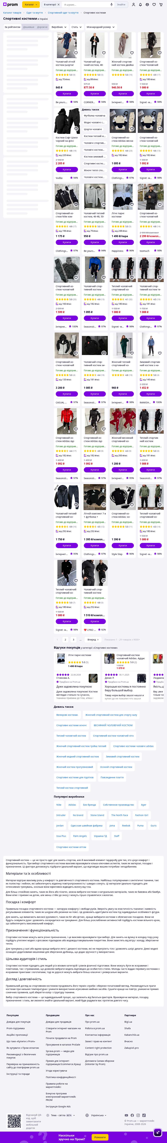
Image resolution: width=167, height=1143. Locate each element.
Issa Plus (61, 836)
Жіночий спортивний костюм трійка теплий (81, 746)
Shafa (127, 1028)
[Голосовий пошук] (111, 4)
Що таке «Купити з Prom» (21, 1041)
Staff (116, 836)
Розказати (100, 1137)
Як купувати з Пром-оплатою (23, 1047)
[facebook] (132, 1115)
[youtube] (126, 1115)
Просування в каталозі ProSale (63, 1044)
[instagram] (138, 1115)
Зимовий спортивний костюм (122, 756)
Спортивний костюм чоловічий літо (113, 735)
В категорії (50, 4)
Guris (154, 825)
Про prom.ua (92, 1021)
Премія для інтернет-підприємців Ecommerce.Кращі (63, 1062)
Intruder (61, 815)
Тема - (58, 1115)
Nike (58, 804)
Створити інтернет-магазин (61, 1028)
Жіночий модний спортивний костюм (77, 756)
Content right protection (98, 1047)
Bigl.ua (128, 1021)
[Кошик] (161, 4)
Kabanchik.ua (131, 1034)
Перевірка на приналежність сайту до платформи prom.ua (23, 1066)
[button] (67, 93)
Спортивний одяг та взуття (63, 12)
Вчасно (128, 1041)
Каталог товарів (12, 12)
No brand (78, 815)
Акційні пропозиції (17, 1034)
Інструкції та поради (18, 1073)
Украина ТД (100, 836)
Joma (112, 825)
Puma (140, 825)
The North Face (119, 815)
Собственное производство (118, 804)
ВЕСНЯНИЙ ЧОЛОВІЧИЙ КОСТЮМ (113, 725)
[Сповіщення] (140, 4)
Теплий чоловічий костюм (71, 735)
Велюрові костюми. (67, 714)
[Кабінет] (133, 4)
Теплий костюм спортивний (72, 787)
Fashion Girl (141, 815)
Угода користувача (56, 1070)
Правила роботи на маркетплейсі (57, 1085)
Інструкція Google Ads (58, 1106)
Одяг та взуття (34, 12)
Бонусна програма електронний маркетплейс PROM (61, 1096)
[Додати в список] (76, 53)
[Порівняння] (147, 4)
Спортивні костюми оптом (71, 847)
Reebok (126, 825)
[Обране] (154, 4)
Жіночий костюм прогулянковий (74, 766)
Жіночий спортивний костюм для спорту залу (111, 714)
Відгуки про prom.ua (96, 1054)
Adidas (72, 804)
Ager (143, 804)
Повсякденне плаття (112, 777)
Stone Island (97, 815)
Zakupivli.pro (131, 1047)
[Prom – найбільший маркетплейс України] (10, 5)
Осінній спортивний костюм (116, 766)
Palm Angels (80, 836)
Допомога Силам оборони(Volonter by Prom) (99, 1062)
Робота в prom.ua (95, 1028)
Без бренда (89, 804)
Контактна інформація (97, 1034)
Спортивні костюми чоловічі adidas (133, 746)
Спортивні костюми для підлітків (74, 777)
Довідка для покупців (18, 1021)
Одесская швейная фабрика (86, 825)
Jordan (60, 825)
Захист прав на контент (98, 1041)
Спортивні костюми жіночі (71, 725)
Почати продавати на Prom (61, 1038)
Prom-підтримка (16, 1028)
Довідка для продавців (58, 1021)
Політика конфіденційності (61, 1077)
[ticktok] (144, 1115)
